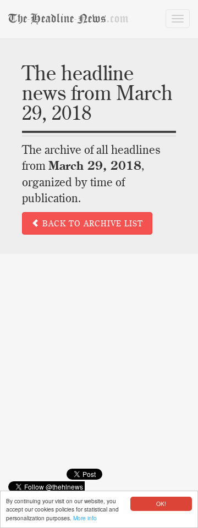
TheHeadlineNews (68, 18)
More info (85, 518)
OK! (161, 503)
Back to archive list (91, 224)
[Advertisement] (99, 369)
